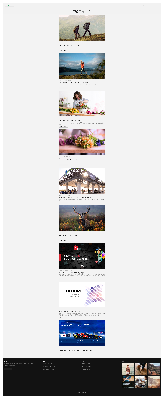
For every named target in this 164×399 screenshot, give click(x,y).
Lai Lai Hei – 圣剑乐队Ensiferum (86, 366)
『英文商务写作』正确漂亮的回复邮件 (70, 45)
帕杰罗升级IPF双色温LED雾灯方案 (50, 369)
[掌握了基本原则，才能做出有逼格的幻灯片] (82, 256)
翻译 (66, 80)
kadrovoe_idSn (45, 366)
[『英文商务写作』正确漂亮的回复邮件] (82, 28)
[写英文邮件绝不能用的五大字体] (82, 218)
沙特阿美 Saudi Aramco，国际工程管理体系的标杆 (75, 197)
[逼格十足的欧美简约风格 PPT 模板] (82, 294)
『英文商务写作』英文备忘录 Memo (70, 120)
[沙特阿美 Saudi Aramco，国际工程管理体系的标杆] (82, 181)
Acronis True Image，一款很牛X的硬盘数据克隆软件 (76, 350)
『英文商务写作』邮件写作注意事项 (69, 159)
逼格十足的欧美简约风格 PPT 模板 (69, 311)
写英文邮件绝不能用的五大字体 (68, 235)
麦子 (70, 80)
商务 (65, 80)
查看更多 (61, 50)
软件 (67, 270)
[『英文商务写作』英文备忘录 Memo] (82, 103)
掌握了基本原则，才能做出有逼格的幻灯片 (71, 273)
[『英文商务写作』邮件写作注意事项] (82, 142)
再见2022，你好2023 (51, 363)
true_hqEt (44, 363)
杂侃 (66, 195)
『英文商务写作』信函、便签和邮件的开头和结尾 (74, 83)
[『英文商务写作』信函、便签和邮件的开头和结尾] (82, 66)
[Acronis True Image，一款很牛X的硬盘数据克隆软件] (82, 333)
